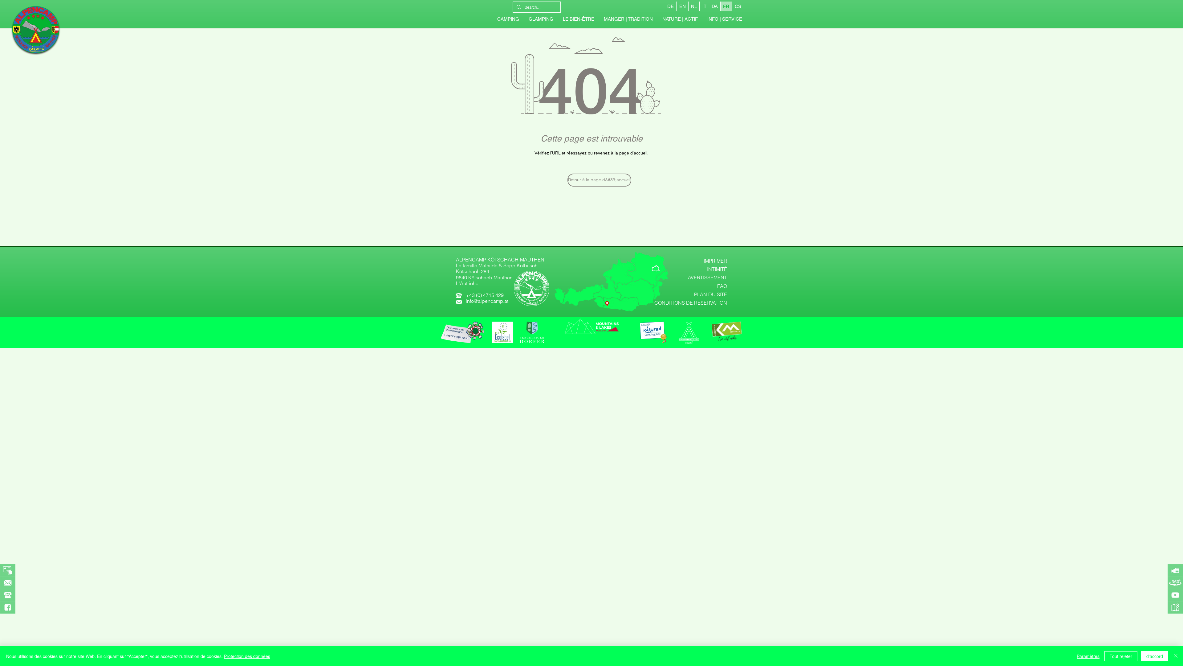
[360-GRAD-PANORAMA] (1175, 583)
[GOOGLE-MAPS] (1175, 607)
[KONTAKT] (7, 583)
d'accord (1154, 656)
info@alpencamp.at (487, 301)
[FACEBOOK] (7, 607)
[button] (724, 19)
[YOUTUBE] (1175, 595)
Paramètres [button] (1088, 656)
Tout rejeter (1121, 656)
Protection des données (247, 656)
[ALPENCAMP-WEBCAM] (1175, 570)
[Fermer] (1175, 656)
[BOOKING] (7, 570)
